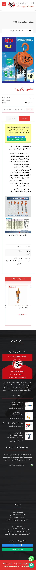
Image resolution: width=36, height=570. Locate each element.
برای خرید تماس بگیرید (19, 316)
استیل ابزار (11, 564)
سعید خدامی (8, 566)
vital (8, 98)
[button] (4, 4)
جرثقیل (4, 103)
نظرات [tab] (12, 119)
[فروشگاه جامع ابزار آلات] (21, 5)
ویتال (3, 100)
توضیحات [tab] (24, 119)
